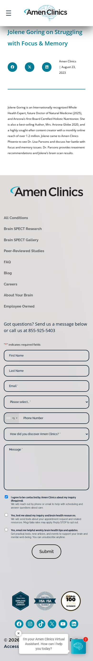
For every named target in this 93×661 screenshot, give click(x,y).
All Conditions (16, 218)
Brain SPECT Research (23, 229)
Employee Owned (19, 306)
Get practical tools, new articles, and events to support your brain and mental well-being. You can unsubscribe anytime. (49, 534)
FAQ (7, 262)
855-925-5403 (41, 330)
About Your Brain (18, 295)
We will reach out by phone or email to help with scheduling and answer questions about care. (47, 502)
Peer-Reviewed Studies (24, 251)
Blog (8, 273)
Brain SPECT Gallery (21, 240)
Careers (10, 284)
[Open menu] (8, 13)
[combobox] (11, 418)
